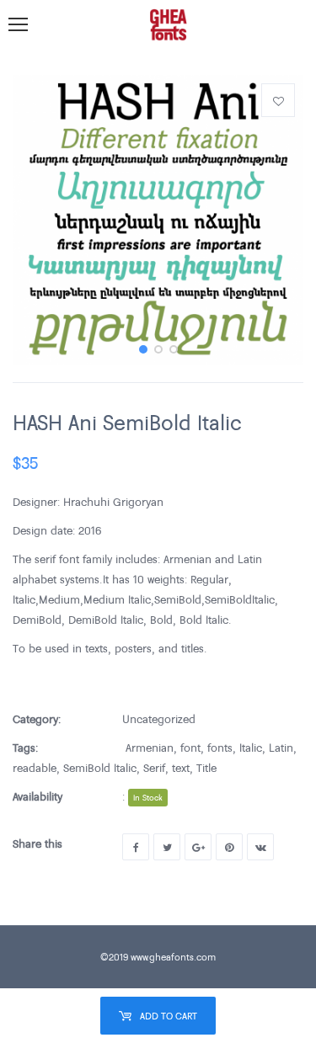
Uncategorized (158, 718)
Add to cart (168, 1015)
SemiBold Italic (100, 767)
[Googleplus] (198, 846)
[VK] (260, 846)
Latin (281, 747)
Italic (250, 747)
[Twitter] (166, 846)
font (190, 747)
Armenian (150, 747)
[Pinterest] (229, 846)
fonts (220, 747)
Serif (154, 767)
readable (34, 767)
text (181, 767)
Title (206, 767)
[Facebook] (135, 846)
